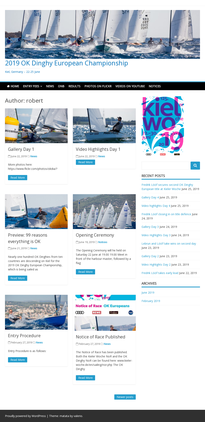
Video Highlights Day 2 (156, 264)
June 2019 (148, 292)
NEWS (50, 86)
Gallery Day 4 (150, 197)
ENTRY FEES (31, 86)
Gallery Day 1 (21, 149)
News (33, 156)
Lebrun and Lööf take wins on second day (169, 243)
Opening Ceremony (95, 235)
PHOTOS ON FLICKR (98, 86)
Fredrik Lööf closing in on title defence (166, 214)
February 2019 (151, 301)
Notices (102, 242)
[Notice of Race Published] (104, 313)
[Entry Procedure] (36, 312)
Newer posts (125, 397)
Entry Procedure (24, 335)
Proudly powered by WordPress (25, 416)
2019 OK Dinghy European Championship (66, 63)
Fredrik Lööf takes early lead (160, 273)
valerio (78, 416)
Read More (17, 177)
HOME (15, 86)
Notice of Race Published (100, 337)
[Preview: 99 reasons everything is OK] (36, 211)
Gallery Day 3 (150, 227)
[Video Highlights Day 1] (104, 125)
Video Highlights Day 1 (98, 149)
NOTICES (155, 86)
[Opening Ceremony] (104, 211)
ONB (61, 86)
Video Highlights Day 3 (156, 235)
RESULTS (74, 86)
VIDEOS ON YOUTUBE (130, 86)
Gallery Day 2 (150, 256)
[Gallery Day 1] (36, 125)
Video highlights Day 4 (156, 206)
